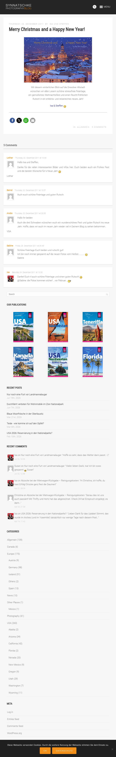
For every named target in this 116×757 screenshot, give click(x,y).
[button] (12, 120)
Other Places (13, 602)
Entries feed (13, 719)
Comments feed (15, 726)
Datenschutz (64, 750)
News (10, 595)
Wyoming (13, 692)
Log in (10, 712)
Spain (11, 588)
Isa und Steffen (59, 24)
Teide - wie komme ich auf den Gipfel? (25, 423)
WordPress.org (14, 733)
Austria (12, 560)
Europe (10, 554)
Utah (11, 678)
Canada (11, 546)
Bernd (9, 190)
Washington (14, 685)
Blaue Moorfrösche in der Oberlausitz (25, 413)
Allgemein (83, 127)
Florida (12, 650)
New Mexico (15, 664)
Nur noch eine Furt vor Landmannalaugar (27, 394)
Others (12, 581)
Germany (13, 567)
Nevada (12, 657)
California (13, 643)
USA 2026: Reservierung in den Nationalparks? (29, 433)
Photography (13, 616)
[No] (112, 749)
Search (94, 7)
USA (9, 623)
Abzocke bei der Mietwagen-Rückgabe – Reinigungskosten (50, 480)
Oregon (12, 671)
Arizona (12, 636)
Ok (45, 750)
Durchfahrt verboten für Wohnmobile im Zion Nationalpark (35, 404)
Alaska (12, 629)
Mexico (12, 609)
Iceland (12, 574)
